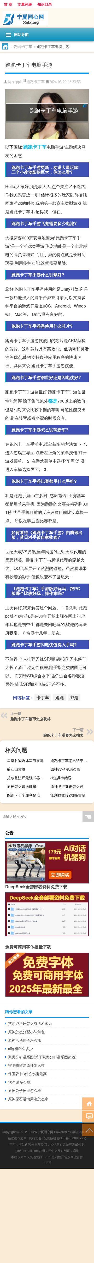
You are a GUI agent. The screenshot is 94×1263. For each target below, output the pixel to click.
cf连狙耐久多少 (20, 1048)
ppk (19, 82)
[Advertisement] (47, 1216)
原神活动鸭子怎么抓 (24, 1040)
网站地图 (35, 1138)
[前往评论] (88, 1116)
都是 (52, 400)
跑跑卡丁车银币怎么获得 (30, 718)
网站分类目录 (81, 1131)
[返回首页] (88, 1103)
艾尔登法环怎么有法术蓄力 (30, 1023)
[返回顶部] (88, 1129)
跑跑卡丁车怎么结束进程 (70, 760)
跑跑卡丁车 (23, 46)
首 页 (8, 4)
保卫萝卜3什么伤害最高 (27, 1073)
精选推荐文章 (17, 1138)
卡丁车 (40, 146)
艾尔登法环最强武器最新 (27, 777)
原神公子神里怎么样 (24, 1090)
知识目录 (44, 4)
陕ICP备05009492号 (71, 1138)
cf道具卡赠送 (61, 777)
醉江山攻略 (16, 769)
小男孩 (47, 1162)
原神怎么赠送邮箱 (21, 786)
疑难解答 (50, 1138)
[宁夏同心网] (47, 18)
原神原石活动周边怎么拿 (28, 1098)
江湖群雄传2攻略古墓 (67, 795)
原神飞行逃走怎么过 (66, 786)
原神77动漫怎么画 (65, 769)
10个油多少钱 (19, 1082)
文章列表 (24, 4)
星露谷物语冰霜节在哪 (25, 760)
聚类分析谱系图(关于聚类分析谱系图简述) (42, 1056)
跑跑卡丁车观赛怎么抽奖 (63, 735)
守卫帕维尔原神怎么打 (26, 1065)
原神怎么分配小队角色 (26, 1031)
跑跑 (28, 146)
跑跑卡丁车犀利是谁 (23, 795)
